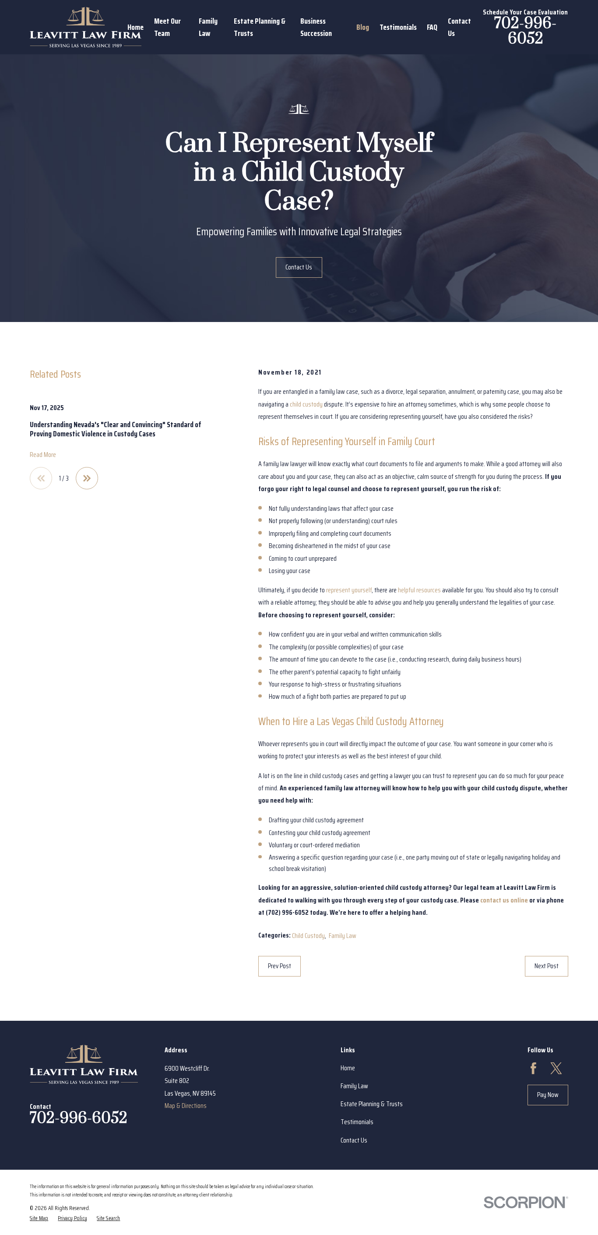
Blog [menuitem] (362, 27)
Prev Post (279, 965)
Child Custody (308, 935)
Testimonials (357, 1121)
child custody (306, 404)
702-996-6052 (525, 31)
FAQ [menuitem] (432, 27)
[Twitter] (556, 1068)
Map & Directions (186, 1105)
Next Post (547, 965)
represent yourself (349, 589)
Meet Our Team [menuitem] (167, 27)
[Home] (85, 27)
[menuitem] (39, 1218)
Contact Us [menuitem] (459, 27)
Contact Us (298, 267)
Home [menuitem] (135, 27)
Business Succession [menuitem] (316, 27)
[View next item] (87, 478)
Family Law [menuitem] (208, 27)
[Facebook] (533, 1068)
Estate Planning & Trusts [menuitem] (259, 27)
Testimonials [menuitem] (398, 27)
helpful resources (419, 589)
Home (348, 1067)
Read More (43, 454)
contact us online (504, 900)
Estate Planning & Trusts (372, 1103)
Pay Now (548, 1094)
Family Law (342, 935)
